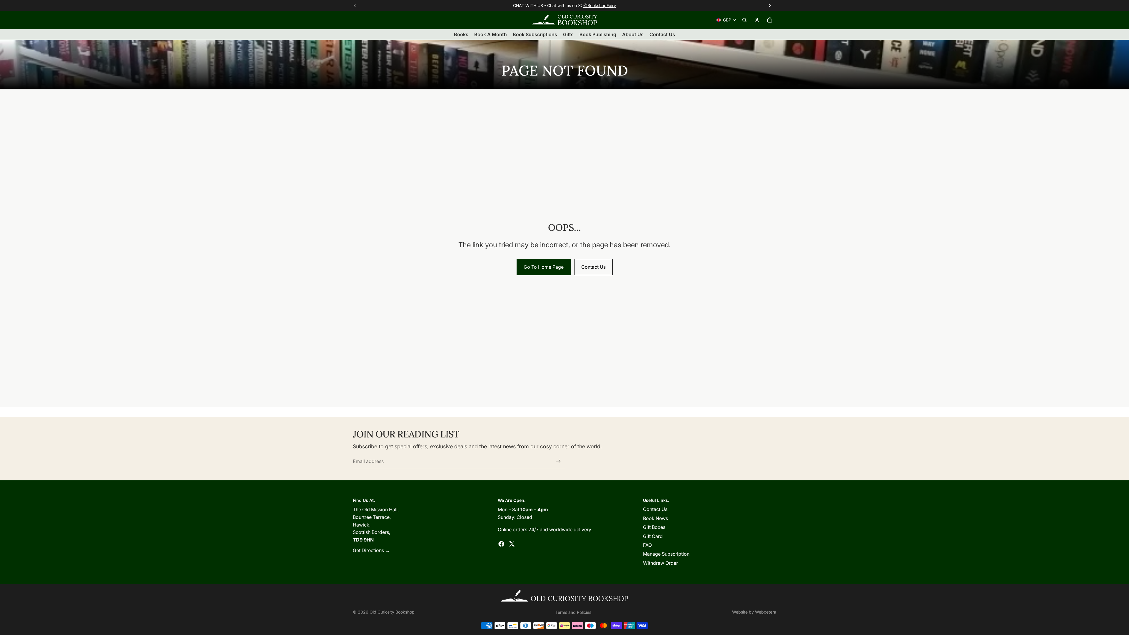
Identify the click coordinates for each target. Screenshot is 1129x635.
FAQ (647, 545)
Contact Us (593, 267)
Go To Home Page (544, 267)
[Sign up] (558, 461)
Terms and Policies (573, 612)
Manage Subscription (666, 554)
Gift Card (653, 536)
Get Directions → (371, 550)
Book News (655, 518)
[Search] (744, 20)
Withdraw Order (660, 563)
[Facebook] (501, 543)
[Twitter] (511, 543)
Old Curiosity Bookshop (392, 611)
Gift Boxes (654, 527)
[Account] (756, 20)
